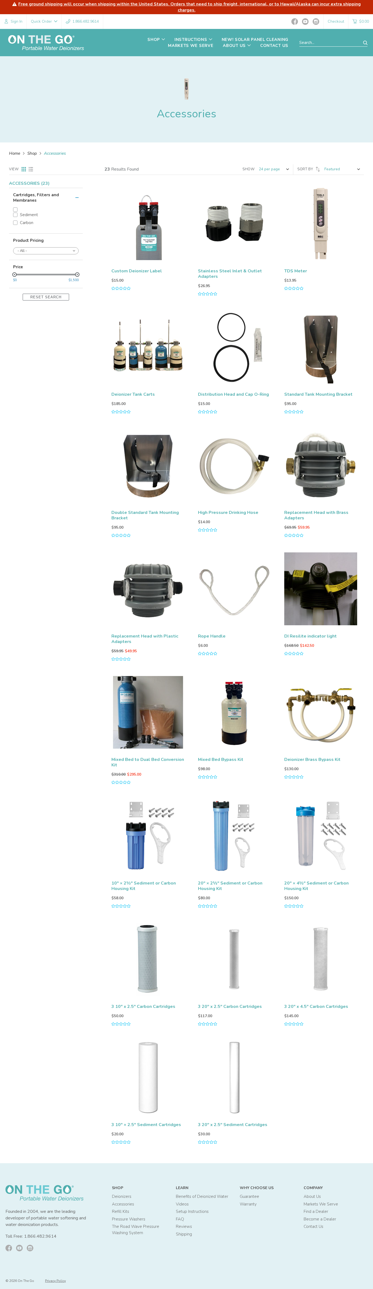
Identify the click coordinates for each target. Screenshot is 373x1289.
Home (14, 153)
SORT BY (305, 169)
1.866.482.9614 (40, 1236)
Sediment (29, 215)
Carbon (26, 222)
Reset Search (45, 297)
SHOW (248, 169)
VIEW (14, 169)
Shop (32, 153)
